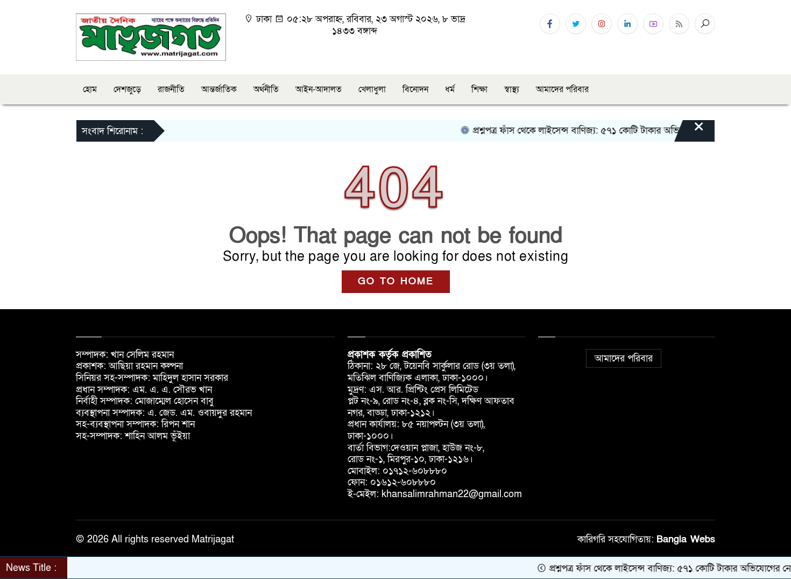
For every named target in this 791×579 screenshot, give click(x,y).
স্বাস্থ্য (511, 89)
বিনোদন (415, 89)
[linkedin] (627, 23)
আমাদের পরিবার (562, 89)
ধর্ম (450, 89)
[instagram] (601, 23)
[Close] (689, 131)
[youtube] (653, 23)
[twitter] (576, 23)
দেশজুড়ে (127, 89)
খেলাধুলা (372, 89)
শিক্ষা (479, 89)
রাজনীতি (171, 89)
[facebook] (550, 23)
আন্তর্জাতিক (219, 89)
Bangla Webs (685, 539)
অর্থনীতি (266, 89)
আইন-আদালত (318, 89)
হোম (90, 89)
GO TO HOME (396, 281)
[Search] (705, 23)
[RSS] (679, 23)
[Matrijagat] (151, 36)
